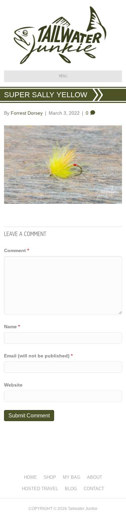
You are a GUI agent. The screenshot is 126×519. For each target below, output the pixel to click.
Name (12, 326)
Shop (50, 477)
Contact (94, 488)
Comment (16, 250)
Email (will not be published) (38, 355)
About (94, 477)
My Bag (71, 477)
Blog (71, 488)
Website (13, 385)
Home (30, 477)
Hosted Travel (40, 488)
